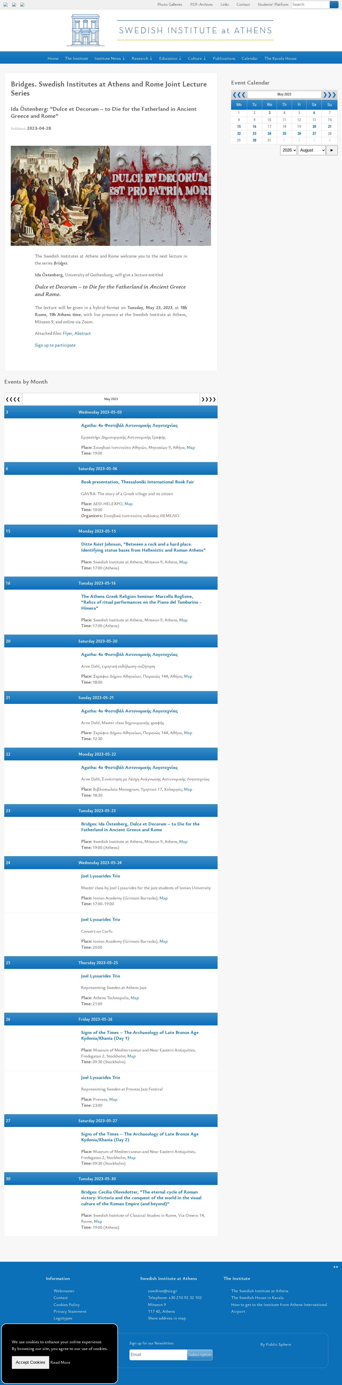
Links (224, 4)
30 (254, 140)
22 (239, 134)
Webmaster (64, 1290)
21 (329, 127)
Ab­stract (82, 333)
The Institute (76, 58)
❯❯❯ (329, 94)
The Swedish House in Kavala (257, 1297)
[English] (7, 6)
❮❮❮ (239, 94)
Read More (60, 1362)
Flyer (67, 333)
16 (254, 127)
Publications (224, 58)
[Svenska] (24, 6)
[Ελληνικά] (15, 6)
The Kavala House (280, 58)
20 (314, 127)
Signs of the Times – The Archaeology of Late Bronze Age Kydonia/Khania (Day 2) (140, 1136)
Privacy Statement (70, 1311)
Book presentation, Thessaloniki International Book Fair (137, 481)
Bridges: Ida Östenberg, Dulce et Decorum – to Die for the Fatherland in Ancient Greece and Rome (140, 826)
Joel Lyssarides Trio (100, 875)
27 (314, 134)
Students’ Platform (272, 4)
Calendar (250, 58)
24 (269, 134)
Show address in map (167, 1318)
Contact (243, 4)
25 (284, 134)
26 (299, 134)
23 (254, 134)
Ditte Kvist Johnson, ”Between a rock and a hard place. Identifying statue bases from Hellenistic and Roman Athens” (143, 547)
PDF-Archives (201, 4)
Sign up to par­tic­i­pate (55, 345)
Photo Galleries (169, 4)
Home (53, 58)
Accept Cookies (30, 1362)
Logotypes (63, 1318)
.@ (162, 1290)
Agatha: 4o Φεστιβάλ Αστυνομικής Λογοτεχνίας (129, 425)
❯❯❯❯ (208, 399)
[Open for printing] (198, 140)
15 (239, 127)
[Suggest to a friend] (207, 140)
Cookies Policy (67, 1304)
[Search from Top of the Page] (334, 4)
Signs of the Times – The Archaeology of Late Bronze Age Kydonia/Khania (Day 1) (140, 1035)
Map (191, 447)
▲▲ (335, 1266)
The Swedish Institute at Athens (259, 1290)
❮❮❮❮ (13, 399)
